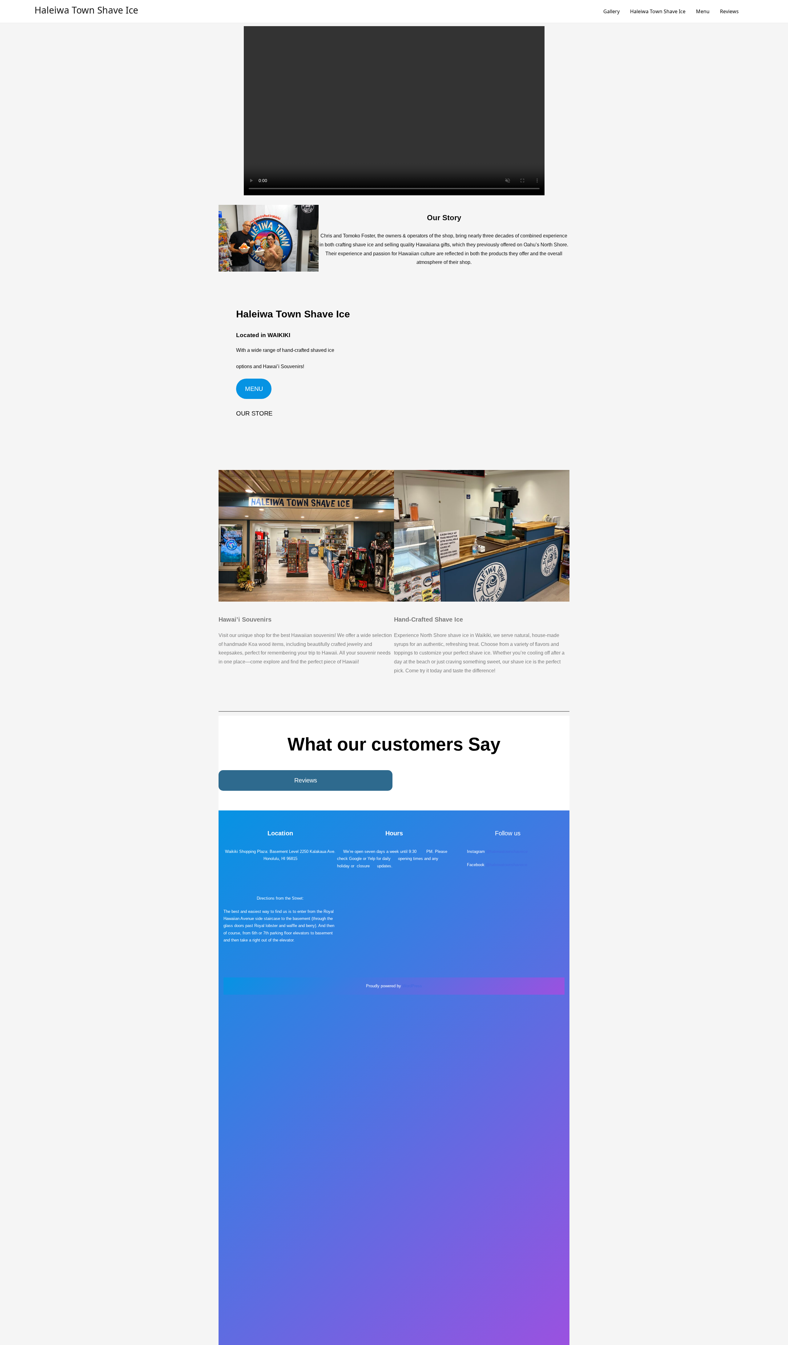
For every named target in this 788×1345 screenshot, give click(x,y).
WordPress (412, 986)
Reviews (729, 11)
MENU (254, 388)
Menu (703, 11)
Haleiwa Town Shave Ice (86, 10)
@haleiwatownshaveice (507, 851)
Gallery (611, 11)
